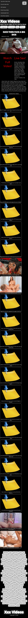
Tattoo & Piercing (12, 601)
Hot (9, 580)
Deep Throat (21, 568)
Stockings (14, 598)
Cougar (8, 564)
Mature (16, 71)
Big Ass (4, 557)
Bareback (20, 62)
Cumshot (14, 566)
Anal (10, 552)
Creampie (24, 564)
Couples (16, 66)
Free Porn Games (5, 16)
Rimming (19, 594)
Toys (7, 603)
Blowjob (14, 559)
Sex (23, 594)
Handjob (4, 577)
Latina (24, 580)
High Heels (4, 580)
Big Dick (15, 557)
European (11, 571)
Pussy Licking (17, 73)
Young (17, 605)
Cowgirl (19, 564)
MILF (19, 71)
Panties (19, 589)
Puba (12, 591)
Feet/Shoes (17, 67)
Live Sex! (20, 58)
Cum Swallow (21, 566)
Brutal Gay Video (5, 10)
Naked (22, 71)
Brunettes (21, 65)
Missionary (16, 584)
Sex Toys (23, 73)
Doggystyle (5, 571)
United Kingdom (21, 74)
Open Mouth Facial (7, 589)
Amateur (6, 552)
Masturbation (20, 582)
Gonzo (14, 575)
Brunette (4, 561)
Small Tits (23, 596)
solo (4, 598)
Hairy (19, 69)
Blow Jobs (16, 65)
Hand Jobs (9, 577)
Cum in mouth (7, 566)
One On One (19, 587)
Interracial (14, 580)
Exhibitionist (22, 66)
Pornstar (4, 591)
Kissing (20, 580)
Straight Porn (21, 598)
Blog (17, 27)
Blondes (8, 559)
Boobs (25, 559)
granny (19, 575)
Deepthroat (14, 568)
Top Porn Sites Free (5, 1)
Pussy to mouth (7, 594)
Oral (15, 589)
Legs (18, 70)
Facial (23, 571)
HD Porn (24, 577)
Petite (23, 589)
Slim (15, 74)
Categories (4, 27)
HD (20, 577)
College (3, 564)
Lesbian (9, 582)
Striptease (3, 601)
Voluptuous (17, 76)
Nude (14, 587)
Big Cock (18, 63)
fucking (16, 69)
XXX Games (3, 7)
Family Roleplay (10, 573)
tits (4, 603)
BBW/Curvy (22, 554)
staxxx (8, 598)
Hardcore (15, 577)
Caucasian (23, 561)
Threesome (24, 601)
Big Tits (22, 63)
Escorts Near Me (5, 4)
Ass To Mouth (6, 554)
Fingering (22, 67)
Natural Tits (9, 587)
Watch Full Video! (7, 62)
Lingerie (22, 70)
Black (24, 557)
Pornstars (11, 27)
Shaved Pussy (13, 596)
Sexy (8, 596)
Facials (3, 573)
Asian (20, 552)
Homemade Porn (5, 13)
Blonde (3, 559)
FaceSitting (18, 571)
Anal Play (15, 552)
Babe (12, 554)
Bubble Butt (17, 561)
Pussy (16, 591)
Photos (22, 27)
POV (9, 591)
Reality (14, 594)
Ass (23, 552)
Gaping (10, 575)
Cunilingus (7, 568)
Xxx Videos (10, 21)
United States (22, 603)
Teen (19, 601)
